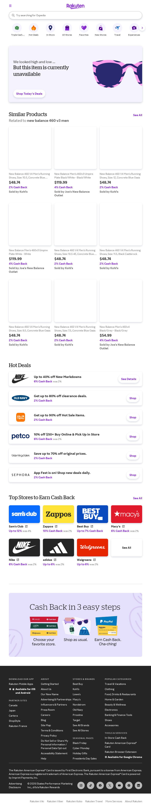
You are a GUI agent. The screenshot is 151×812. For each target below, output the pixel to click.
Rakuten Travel (94, 801)
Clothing (109, 689)
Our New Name (50, 694)
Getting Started (50, 683)
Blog (43, 720)
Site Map (46, 725)
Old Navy (78, 709)
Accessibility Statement (54, 753)
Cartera (13, 715)
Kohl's (76, 689)
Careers (45, 714)
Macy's (76, 699)
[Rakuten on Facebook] (100, 785)
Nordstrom (79, 704)
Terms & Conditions (52, 730)
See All (137, 115)
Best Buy (78, 683)
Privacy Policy (49, 735)
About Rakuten (133, 801)
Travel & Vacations (115, 683)
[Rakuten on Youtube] (119, 785)
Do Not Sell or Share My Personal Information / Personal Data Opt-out (54, 744)
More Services (114, 801)
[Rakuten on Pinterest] (129, 785)
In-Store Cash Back (116, 737)
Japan (12, 710)
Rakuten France (18, 725)
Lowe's (76, 694)
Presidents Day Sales (84, 758)
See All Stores (81, 730)
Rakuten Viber (55, 801)
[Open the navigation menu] (10, 5)
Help (43, 758)
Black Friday (80, 742)
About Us (46, 689)
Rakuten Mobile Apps (21, 683)
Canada (13, 705)
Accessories (111, 725)
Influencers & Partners (54, 704)
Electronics (111, 709)
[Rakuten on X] (109, 785)
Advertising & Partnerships (56, 699)
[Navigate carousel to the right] (142, 28)
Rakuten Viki (37, 801)
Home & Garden (114, 699)
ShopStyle (14, 720)
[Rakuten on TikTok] (90, 785)
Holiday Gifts (80, 753)
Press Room (48, 709)
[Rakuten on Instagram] (81, 785)
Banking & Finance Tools (118, 714)
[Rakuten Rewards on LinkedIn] (138, 785)
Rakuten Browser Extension (121, 751)
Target (76, 720)
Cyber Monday (81, 748)
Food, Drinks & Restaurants (120, 694)
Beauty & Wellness (115, 704)
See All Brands (81, 725)
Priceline (78, 714)
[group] (30, 159)
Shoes (108, 720)
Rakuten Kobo (74, 801)
